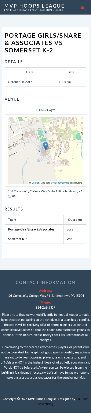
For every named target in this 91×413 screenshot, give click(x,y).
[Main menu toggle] (82, 7)
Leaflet (35, 182)
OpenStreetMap (61, 182)
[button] (45, 146)
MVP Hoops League (34, 6)
